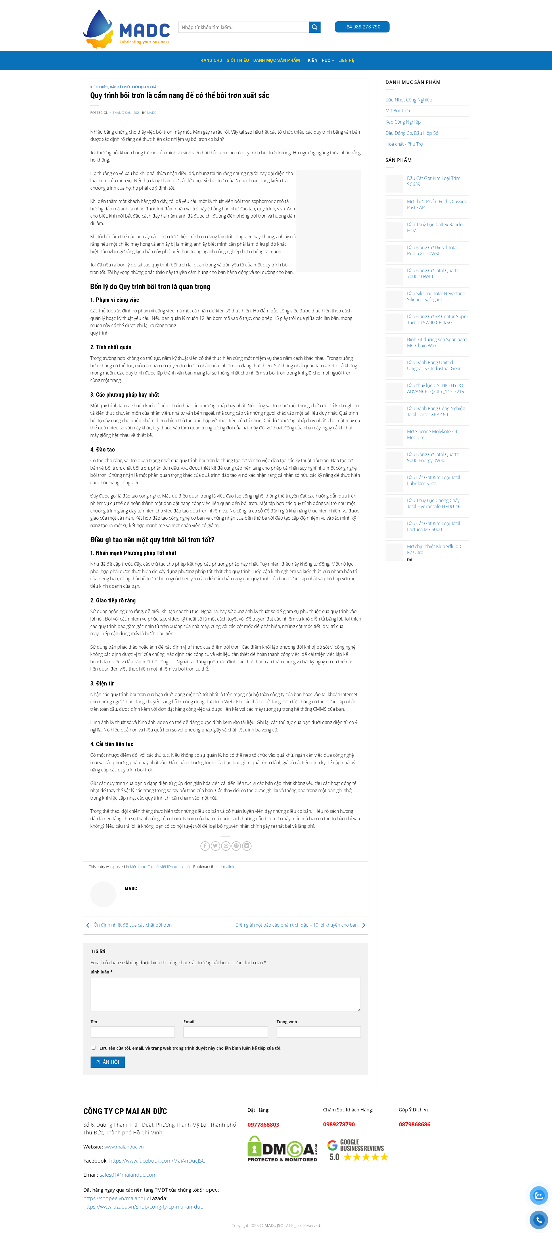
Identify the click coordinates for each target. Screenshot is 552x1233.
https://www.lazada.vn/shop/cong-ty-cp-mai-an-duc (143, 1206)
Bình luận (102, 972)
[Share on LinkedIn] (247, 846)
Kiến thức (319, 60)
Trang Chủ (210, 60)
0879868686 (414, 1124)
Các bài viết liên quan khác (134, 87)
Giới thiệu (238, 60)
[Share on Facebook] (205, 846)
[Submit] (315, 27)
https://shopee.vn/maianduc (116, 1198)
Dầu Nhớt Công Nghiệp (409, 100)
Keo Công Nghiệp (403, 122)
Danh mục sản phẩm (276, 60)
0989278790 (339, 1124)
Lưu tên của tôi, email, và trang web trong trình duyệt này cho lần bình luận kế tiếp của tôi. (190, 1048)
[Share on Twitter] (215, 846)
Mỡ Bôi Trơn (398, 110)
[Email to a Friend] (226, 846)
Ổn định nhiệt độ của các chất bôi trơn (132, 925)
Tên (94, 1021)
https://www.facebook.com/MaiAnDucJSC (157, 1160)
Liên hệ (346, 60)
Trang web (287, 1021)
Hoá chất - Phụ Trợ (404, 144)
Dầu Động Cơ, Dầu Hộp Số (412, 133)
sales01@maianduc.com (128, 1174)
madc (151, 112)
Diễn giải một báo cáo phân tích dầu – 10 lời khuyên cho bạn (297, 925)
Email (188, 1021)
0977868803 (263, 1124)
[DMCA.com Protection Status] (282, 1147)
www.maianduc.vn (124, 1146)
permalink (225, 866)
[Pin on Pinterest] (236, 846)
